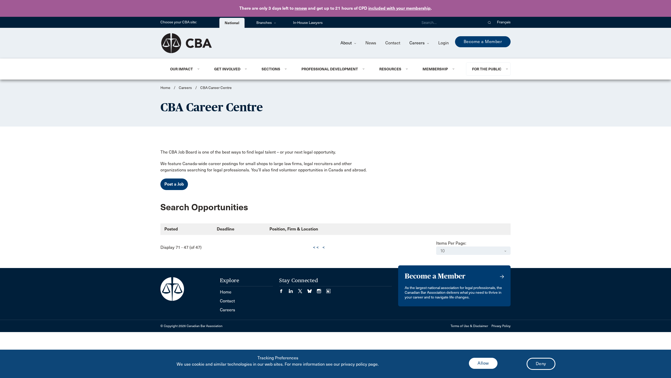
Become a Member (483, 41)
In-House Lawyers (308, 22)
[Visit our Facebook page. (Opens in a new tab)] (284, 289)
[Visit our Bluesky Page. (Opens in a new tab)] (312, 289)
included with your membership (399, 8)
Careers (417, 42)
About (346, 42)
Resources (390, 69)
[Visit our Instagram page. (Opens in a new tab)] (321, 289)
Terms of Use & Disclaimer (469, 326)
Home (165, 88)
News (370, 42)
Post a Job (174, 184)
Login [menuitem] (443, 42)
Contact (392, 42)
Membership (435, 69)
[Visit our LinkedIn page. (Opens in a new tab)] (293, 289)
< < (316, 247)
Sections (271, 69)
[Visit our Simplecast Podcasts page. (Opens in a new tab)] (328, 289)
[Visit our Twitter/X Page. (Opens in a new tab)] (302, 289)
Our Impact (181, 69)
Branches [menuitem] (264, 22)
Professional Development (329, 69)
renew (301, 8)
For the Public (486, 69)
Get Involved (227, 69)
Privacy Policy (501, 326)
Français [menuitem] (504, 22)
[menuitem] (185, 69)
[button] (489, 22)
